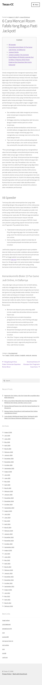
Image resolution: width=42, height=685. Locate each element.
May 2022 (7, 596)
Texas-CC (8, 4)
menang (34, 355)
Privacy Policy (6, 674)
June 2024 (7, 517)
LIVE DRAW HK (6, 624)
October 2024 (8, 504)
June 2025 (7, 478)
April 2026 (7, 445)
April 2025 (7, 485)
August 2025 (8, 472)
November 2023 (9, 540)
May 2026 (7, 442)
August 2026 (8, 432)
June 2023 (7, 557)
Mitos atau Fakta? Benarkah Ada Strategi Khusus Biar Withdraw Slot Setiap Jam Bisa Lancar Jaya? (20, 402)
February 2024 (8, 531)
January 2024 (8, 534)
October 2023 (8, 544)
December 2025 (8, 458)
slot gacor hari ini (7, 641)
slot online (5, 645)
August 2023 (8, 550)
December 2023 (8, 537)
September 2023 (9, 547)
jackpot (17, 355)
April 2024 (7, 524)
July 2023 (7, 554)
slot (3, 633)
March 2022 (7, 603)
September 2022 (9, 586)
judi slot (13, 259)
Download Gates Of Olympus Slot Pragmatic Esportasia (31, 364)
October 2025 (8, 465)
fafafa (12, 355)
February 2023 (8, 570)
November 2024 (9, 501)
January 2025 (8, 494)
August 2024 (8, 511)
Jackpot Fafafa (14, 52)
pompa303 (5, 637)
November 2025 (9, 462)
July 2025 (7, 475)
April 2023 (7, 563)
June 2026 (7, 439)
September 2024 (9, 508)
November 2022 (9, 580)
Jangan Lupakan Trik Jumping (19, 55)
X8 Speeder (12, 45)
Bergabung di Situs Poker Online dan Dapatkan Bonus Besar (11, 364)
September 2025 (9, 468)
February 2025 (8, 491)
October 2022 (8, 583)
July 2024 (7, 514)
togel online (6, 620)
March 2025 (7, 488)
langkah (22, 355)
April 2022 (7, 600)
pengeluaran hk (7, 629)
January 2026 (8, 455)
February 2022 (8, 606)
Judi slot (5, 657)
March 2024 (7, 527)
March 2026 (7, 449)
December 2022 (8, 577)
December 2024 (8, 498)
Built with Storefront (20, 674)
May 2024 (7, 521)
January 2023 (8, 573)
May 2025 (7, 481)
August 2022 (8, 590)
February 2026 (8, 452)
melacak (28, 355)
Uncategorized (12, 353)
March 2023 (7, 567)
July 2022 (7, 593)
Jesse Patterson (25, 17)
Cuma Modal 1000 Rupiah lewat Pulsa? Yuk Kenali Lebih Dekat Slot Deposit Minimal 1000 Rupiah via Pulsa (21, 417)
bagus (7, 355)
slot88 (4, 653)
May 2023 (7, 560)
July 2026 (7, 435)
